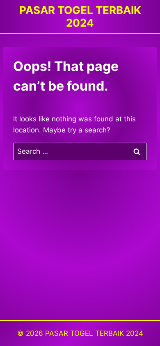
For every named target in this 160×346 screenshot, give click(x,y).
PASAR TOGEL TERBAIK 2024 (94, 333)
